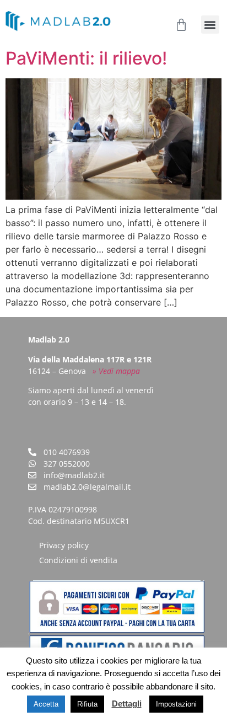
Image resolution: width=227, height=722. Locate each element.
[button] (210, 24)
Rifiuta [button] (87, 704)
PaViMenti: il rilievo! (86, 58)
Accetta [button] (46, 704)
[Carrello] (181, 25)
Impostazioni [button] (176, 704)
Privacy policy (64, 545)
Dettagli (127, 703)
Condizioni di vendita (78, 560)
